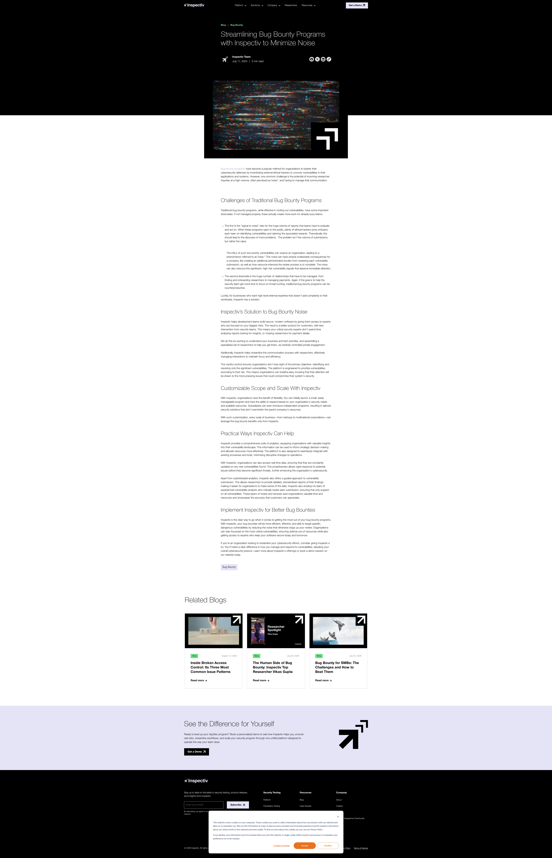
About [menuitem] (339, 800)
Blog (223, 25)
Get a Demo (355, 5)
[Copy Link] (329, 59)
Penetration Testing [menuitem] (271, 806)
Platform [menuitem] (239, 5)
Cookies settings (281, 845)
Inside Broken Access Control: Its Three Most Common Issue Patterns (210, 668)
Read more (197, 680)
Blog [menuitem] (302, 800)
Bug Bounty (236, 25)
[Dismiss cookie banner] (338, 817)
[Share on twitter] (317, 59)
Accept (304, 845)
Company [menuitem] (272, 5)
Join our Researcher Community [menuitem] (350, 818)
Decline (327, 845)
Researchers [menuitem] (291, 5)
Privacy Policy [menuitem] (344, 848)
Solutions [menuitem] (255, 5)
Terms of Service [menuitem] (361, 848)
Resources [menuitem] (307, 5)
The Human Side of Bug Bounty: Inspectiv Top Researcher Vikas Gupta (273, 668)
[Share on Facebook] (311, 59)
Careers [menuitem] (339, 806)
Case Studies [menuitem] (305, 806)
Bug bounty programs (233, 169)
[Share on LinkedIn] (323, 59)
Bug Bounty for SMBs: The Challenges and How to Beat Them (337, 668)
